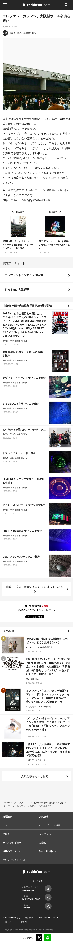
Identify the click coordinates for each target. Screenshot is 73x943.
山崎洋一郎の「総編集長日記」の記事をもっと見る (34, 589)
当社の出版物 (46, 851)
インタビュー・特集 (49, 825)
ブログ (6, 833)
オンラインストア (12, 859)
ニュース (7, 825)
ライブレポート (47, 833)
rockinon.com (37, 5)
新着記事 (7, 816)
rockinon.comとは (11, 917)
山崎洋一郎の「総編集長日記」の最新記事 (28, 305)
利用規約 (29, 917)
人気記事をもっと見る (34, 776)
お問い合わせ (9, 922)
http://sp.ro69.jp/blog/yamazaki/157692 (28, 200)
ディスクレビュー (12, 842)
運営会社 (24, 922)
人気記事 (8, 631)
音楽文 (42, 842)
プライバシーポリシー (48, 917)
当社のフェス (10, 851)
